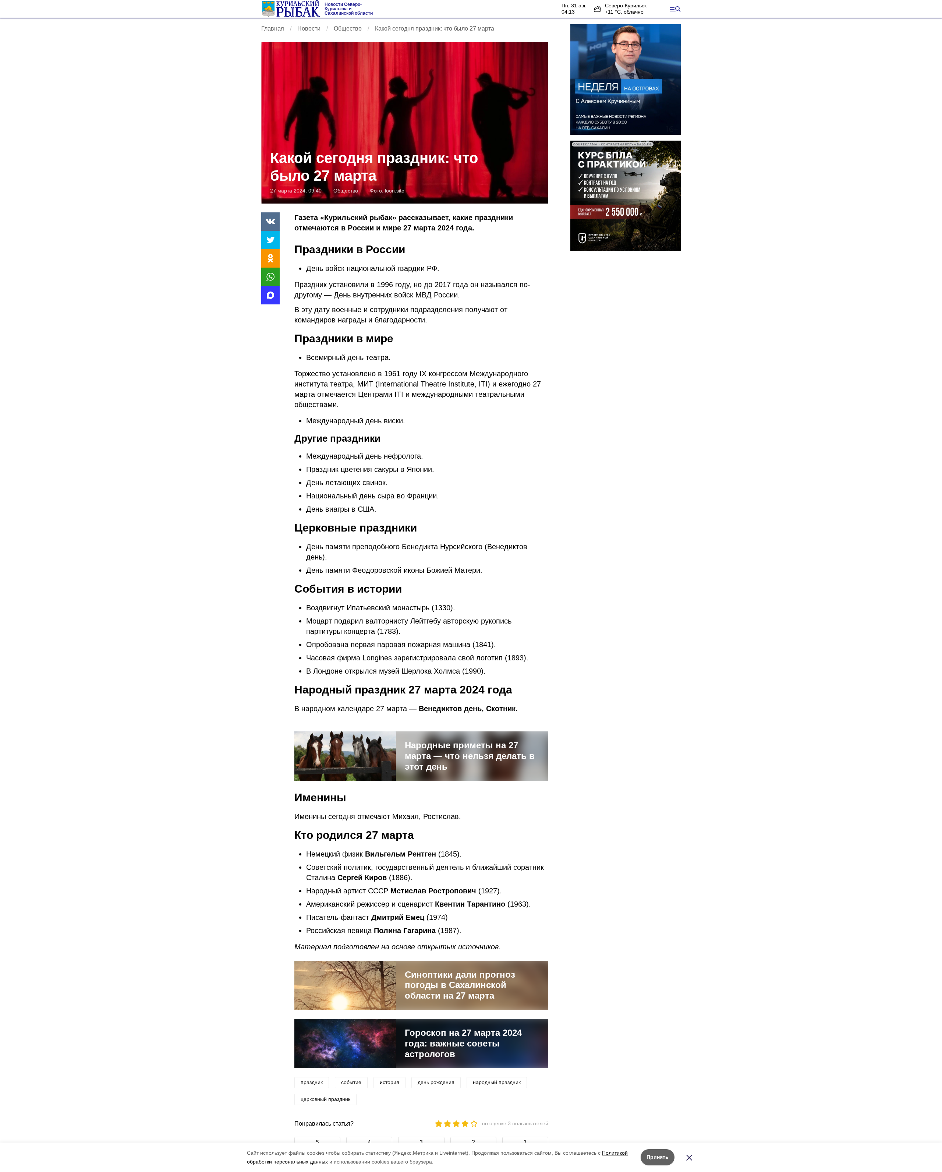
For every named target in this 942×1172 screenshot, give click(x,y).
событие (351, 1082)
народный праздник (497, 1082)
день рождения (436, 1082)
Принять (658, 1157)
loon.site (394, 191)
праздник (312, 1082)
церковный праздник (325, 1099)
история (389, 1082)
